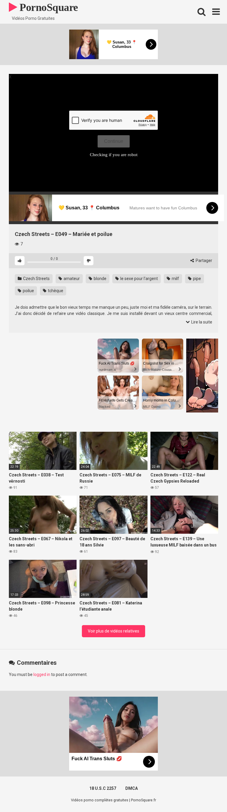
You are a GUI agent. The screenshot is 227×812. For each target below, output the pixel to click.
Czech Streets (36, 278)
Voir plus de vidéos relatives (113, 631)
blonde (99, 278)
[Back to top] (207, 794)
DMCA (131, 788)
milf (175, 278)
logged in (41, 674)
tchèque (55, 290)
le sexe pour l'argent (138, 278)
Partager (203, 260)
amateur (71, 278)
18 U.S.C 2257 (102, 788)
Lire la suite (201, 322)
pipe (196, 278)
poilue (28, 290)
